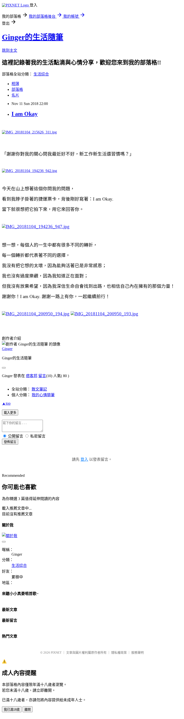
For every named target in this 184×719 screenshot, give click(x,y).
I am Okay (25, 114)
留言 (42, 376)
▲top (6, 403)
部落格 (17, 89)
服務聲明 (137, 652)
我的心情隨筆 (43, 395)
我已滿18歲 (12, 709)
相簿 (15, 84)
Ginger (7, 349)
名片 (15, 95)
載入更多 (10, 412)
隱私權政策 (119, 652)
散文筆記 (39, 389)
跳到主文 (9, 50)
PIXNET (56, 652)
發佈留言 (10, 442)
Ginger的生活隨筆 (32, 37)
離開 (27, 709)
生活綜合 (41, 74)
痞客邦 (31, 376)
